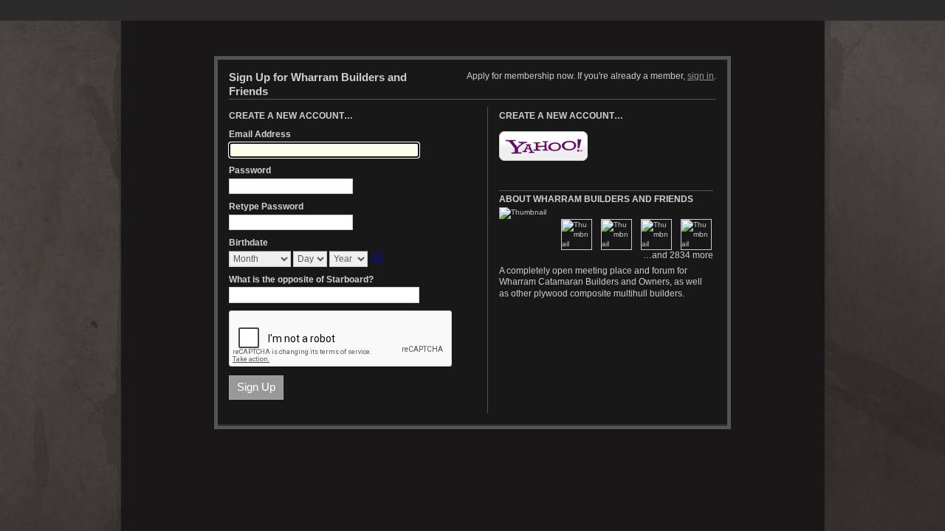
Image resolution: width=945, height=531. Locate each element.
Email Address (260, 134)
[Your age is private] (378, 259)
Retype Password (266, 206)
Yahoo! (543, 146)
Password (250, 170)
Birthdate (248, 242)
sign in (700, 76)
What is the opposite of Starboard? (301, 279)
